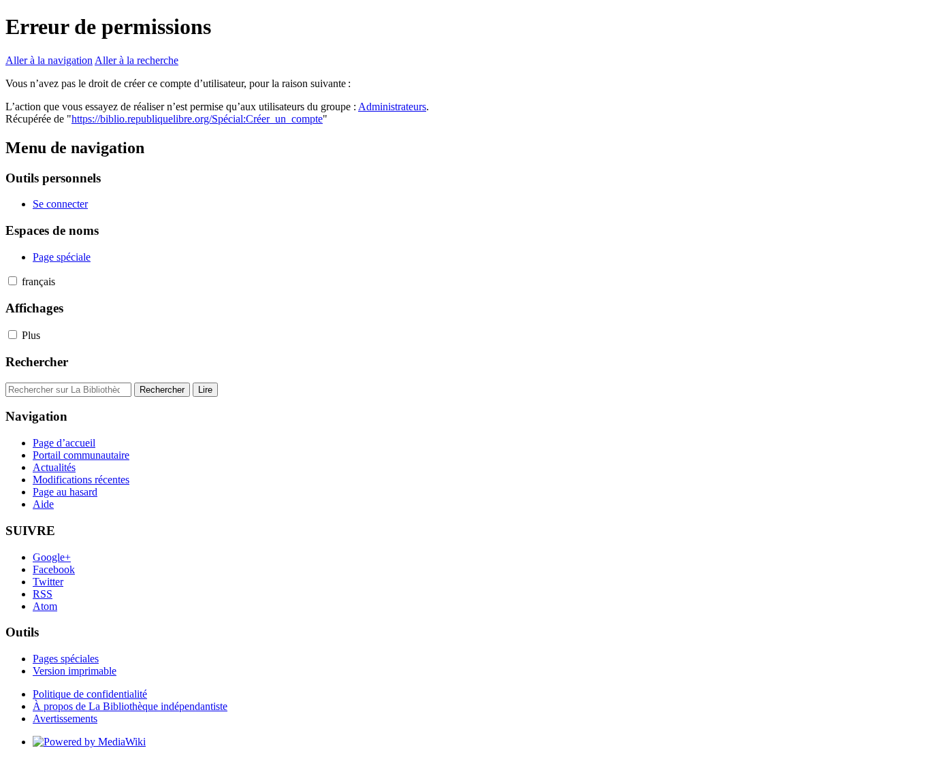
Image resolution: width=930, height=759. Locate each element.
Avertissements (65, 718)
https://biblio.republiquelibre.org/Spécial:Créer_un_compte (197, 119)
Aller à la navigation (49, 60)
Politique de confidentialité (90, 694)
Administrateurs (392, 106)
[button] (12, 280)
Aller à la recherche (136, 60)
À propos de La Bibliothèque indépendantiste (130, 706)
